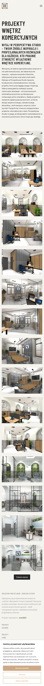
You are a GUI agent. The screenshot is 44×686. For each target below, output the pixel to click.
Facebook (5, 628)
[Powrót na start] (5, 6)
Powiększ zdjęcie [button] (22, 144)
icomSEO (22, 618)
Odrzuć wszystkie (22, 681)
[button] (41, 6)
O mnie (4, 638)
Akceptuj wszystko (22, 668)
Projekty (5, 634)
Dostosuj (22, 675)
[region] (22, 663)
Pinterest (5, 625)
